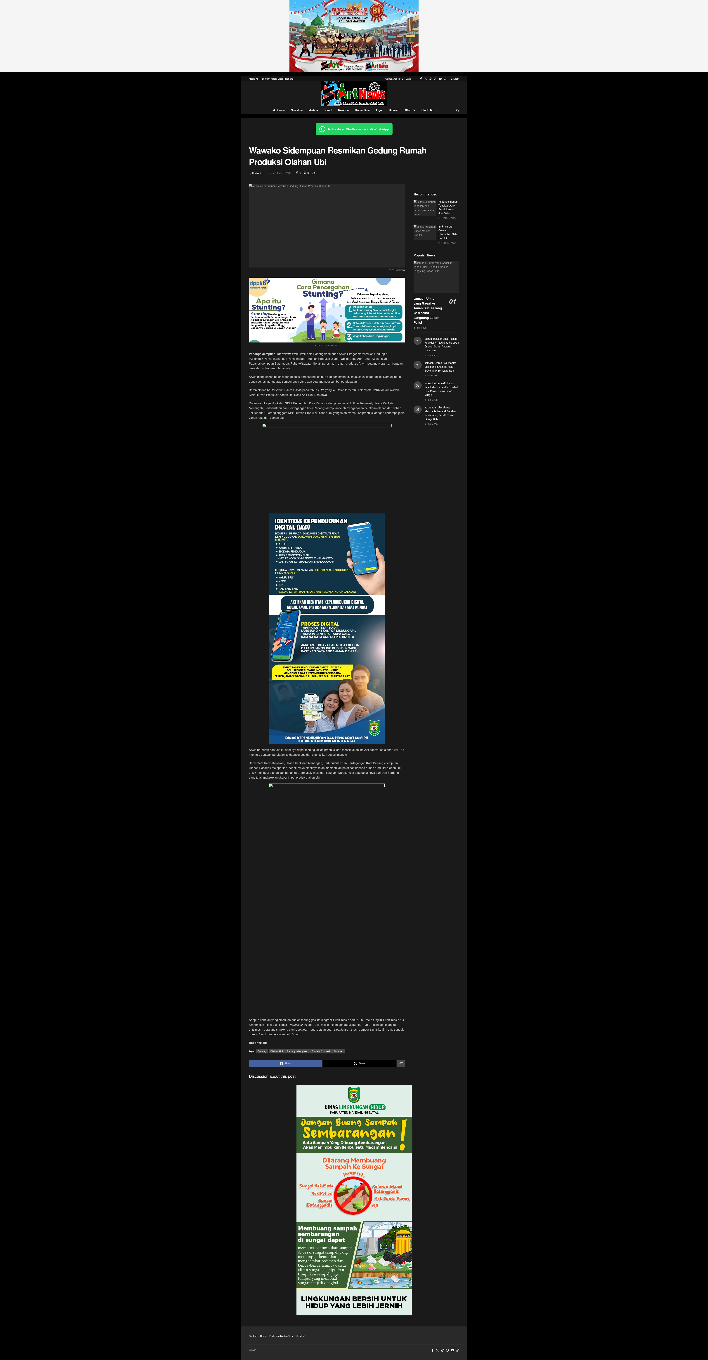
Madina (313, 110)
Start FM (427, 110)
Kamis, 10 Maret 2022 (279, 173)
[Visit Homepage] (354, 94)
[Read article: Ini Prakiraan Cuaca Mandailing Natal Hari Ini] (425, 232)
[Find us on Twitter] (425, 78)
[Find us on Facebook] (421, 78)
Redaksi (289, 78)
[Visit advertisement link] (354, 36)
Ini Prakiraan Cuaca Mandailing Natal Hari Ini (448, 232)
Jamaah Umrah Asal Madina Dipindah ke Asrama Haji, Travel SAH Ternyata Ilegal (441, 366)
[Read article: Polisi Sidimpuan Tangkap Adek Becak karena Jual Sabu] (425, 208)
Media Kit (253, 78)
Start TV (410, 110)
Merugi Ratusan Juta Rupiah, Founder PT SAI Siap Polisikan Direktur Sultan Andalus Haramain (442, 344)
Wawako (338, 1051)
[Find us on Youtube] (440, 78)
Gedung (262, 1051)
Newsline (297, 110)
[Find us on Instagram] (435, 78)
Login (456, 78)
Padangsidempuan (297, 1051)
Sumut (328, 110)
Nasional (343, 110)
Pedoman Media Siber (272, 78)
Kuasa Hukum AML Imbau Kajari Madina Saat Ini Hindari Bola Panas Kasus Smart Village (441, 389)
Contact (253, 1336)
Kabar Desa (362, 110)
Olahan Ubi (276, 1051)
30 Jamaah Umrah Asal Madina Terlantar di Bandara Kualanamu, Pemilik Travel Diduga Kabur (441, 413)
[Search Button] (457, 110)
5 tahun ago (448, 217)
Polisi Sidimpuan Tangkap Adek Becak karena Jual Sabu (448, 207)
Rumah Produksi (321, 1051)
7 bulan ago (448, 242)
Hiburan (394, 110)
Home (281, 110)
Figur (379, 110)
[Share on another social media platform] (401, 1063)
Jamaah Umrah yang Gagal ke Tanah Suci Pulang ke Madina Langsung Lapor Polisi (428, 310)
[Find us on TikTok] (430, 78)
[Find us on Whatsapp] (445, 78)
